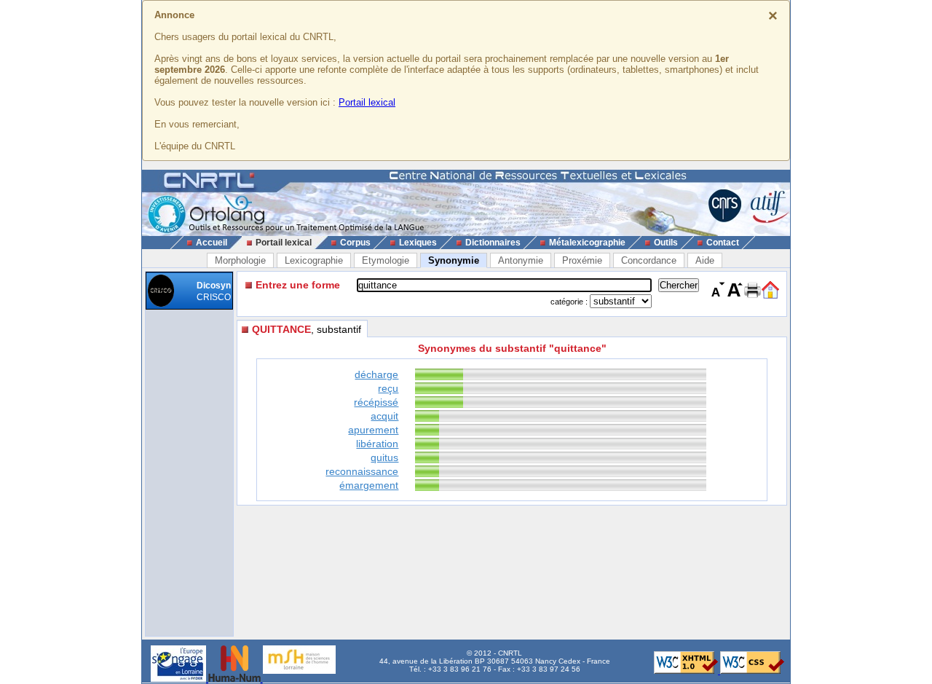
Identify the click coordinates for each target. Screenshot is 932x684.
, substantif (306, 329)
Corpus (355, 242)
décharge (376, 374)
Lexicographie (314, 260)
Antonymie (520, 260)
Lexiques (418, 242)
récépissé (376, 402)
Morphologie (240, 260)
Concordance (648, 260)
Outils (666, 242)
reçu (388, 388)
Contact (722, 242)
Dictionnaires (493, 242)
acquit (384, 416)
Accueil (211, 242)
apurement (373, 430)
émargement (368, 485)
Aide (704, 260)
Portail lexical (367, 102)
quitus (384, 457)
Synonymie (453, 260)
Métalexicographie (587, 242)
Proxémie (582, 260)
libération (377, 443)
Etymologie (385, 260)
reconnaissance (361, 471)
